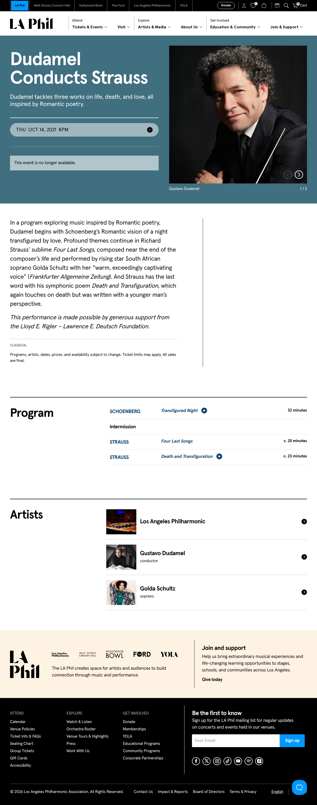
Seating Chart (21, 744)
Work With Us (77, 751)
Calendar (18, 722)
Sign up (292, 740)
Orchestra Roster (81, 729)
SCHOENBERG (125, 411)
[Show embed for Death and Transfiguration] (219, 456)
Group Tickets (22, 751)
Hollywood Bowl (90, 5)
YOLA (184, 5)
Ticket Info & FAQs (25, 737)
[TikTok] (228, 761)
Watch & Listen (79, 722)
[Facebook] (196, 761)
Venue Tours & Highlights (87, 737)
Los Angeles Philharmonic (152, 5)
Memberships (134, 729)
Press (70, 744)
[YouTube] (238, 761)
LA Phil (20, 5)
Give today (212, 679)
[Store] (264, 5)
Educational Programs (141, 744)
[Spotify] (249, 761)
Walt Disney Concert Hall (52, 5)
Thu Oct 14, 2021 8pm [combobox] (42, 129)
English (277, 792)
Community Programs (141, 751)
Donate (226, 5)
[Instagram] (217, 761)
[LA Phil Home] (31, 23)
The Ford (118, 5)
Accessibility (20, 766)
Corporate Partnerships (143, 758)
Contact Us (143, 792)
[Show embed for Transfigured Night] (204, 411)
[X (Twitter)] (206, 761)
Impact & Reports (173, 792)
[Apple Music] (259, 761)
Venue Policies (22, 729)
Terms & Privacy (243, 792)
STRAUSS (119, 442)
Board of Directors (209, 792)
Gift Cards (18, 758)
